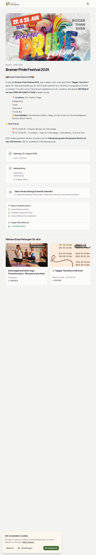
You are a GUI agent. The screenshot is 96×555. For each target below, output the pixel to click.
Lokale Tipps (18, 65)
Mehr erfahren (28, 542)
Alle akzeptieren (51, 548)
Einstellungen (26, 548)
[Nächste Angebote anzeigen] (88, 245)
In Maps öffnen (22, 179)
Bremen (8, 65)
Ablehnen (10, 548)
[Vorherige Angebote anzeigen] (83, 245)
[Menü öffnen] (87, 3)
